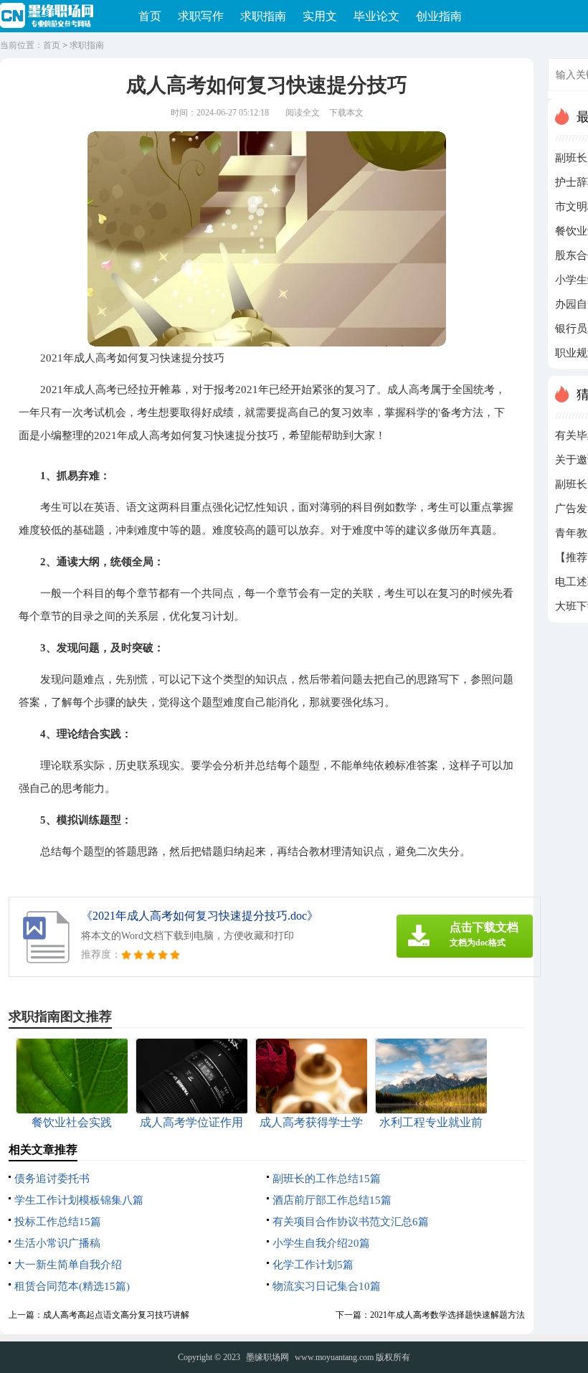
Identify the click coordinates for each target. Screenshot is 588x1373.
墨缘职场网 (267, 1357)
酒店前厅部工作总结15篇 (332, 1200)
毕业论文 (376, 16)
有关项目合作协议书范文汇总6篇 (350, 1221)
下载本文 (346, 113)
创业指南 (439, 16)
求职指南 (263, 16)
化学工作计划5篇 (313, 1264)
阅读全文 (302, 113)
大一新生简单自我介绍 (68, 1264)
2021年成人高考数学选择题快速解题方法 (447, 1315)
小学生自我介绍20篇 (321, 1243)
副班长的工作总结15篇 (326, 1178)
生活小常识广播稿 (57, 1243)
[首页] (51, 16)
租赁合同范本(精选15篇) (72, 1286)
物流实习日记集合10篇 (326, 1286)
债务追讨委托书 (52, 1178)
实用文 (320, 16)
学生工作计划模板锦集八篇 (78, 1200)
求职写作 (201, 16)
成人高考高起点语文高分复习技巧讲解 (116, 1315)
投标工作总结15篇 (57, 1221)
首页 (149, 16)
